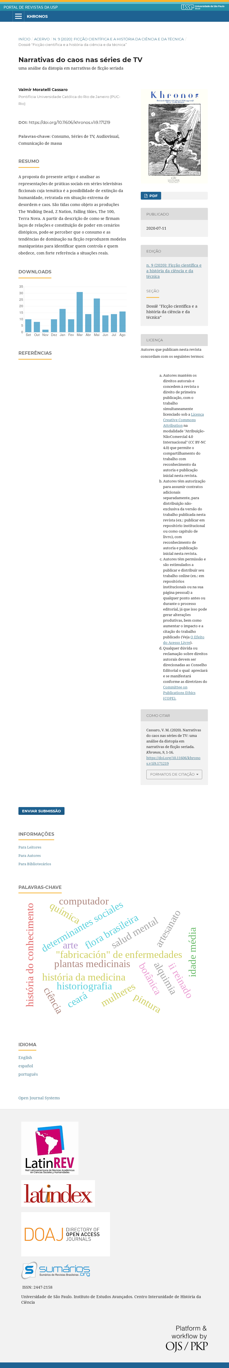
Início (24, 39)
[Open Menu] (18, 16)
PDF (153, 195)
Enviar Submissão (41, 811)
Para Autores (29, 855)
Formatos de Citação (172, 774)
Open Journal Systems (39, 1097)
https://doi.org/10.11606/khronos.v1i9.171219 (69, 122)
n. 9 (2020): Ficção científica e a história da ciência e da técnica (118, 39)
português (28, 1074)
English (25, 1057)
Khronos (37, 16)
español (25, 1065)
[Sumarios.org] (55, 1277)
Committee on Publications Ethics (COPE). (179, 693)
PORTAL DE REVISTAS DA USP (31, 7)
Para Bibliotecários (34, 863)
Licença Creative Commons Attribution (183, 420)
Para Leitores (29, 847)
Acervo (42, 39)
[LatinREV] (49, 1173)
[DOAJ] (65, 1254)
